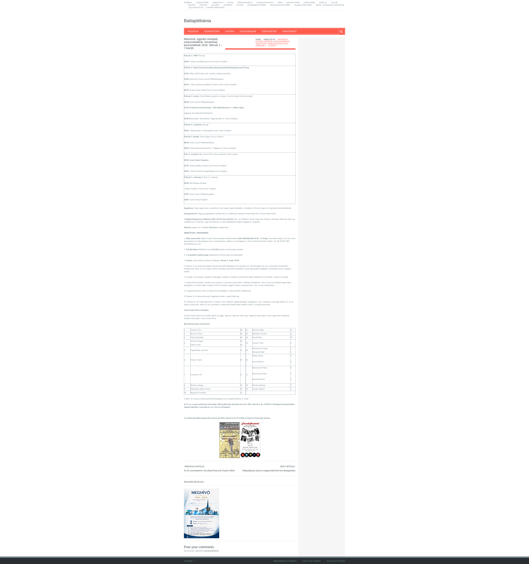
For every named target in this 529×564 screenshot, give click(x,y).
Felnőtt (191, 5)
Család (334, 3)
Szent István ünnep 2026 (199, 534)
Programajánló (244, 3)
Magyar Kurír (293, 3)
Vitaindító (227, 5)
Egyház (240, 5)
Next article (287, 466)
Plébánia (188, 3)
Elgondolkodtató (265, 3)
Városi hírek (309, 3)
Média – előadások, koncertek (330, 5)
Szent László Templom (336, 561)
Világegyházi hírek (303, 5)
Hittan (230, 3)
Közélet (323, 3)
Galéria (229, 31)
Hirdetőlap (218, 3)
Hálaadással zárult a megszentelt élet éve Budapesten (268, 470)
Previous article (194, 466)
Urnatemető (289, 31)
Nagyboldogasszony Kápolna (284, 561)
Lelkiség (215, 5)
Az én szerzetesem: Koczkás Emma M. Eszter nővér (209, 470)
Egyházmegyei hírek (256, 5)
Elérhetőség (202, 3)
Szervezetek (269, 31)
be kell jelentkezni (211, 551)
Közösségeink (248, 31)
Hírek (280, 3)
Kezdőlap (193, 31)
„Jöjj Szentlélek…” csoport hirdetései (206, 8)
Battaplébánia (197, 20)
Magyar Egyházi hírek (280, 5)
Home (258, 39)
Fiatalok (203, 5)
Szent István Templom (312, 561)
